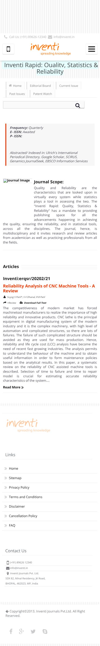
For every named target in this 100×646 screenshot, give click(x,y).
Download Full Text (35, 302)
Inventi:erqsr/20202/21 (26, 278)
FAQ (12, 525)
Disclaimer (17, 506)
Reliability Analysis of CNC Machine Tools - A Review (49, 288)
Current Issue (68, 86)
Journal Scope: (48, 182)
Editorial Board (40, 86)
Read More (12, 387)
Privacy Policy (19, 487)
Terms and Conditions (25, 497)
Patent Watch (42, 94)
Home (17, 86)
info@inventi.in (64, 37)
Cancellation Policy (23, 516)
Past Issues (17, 94)
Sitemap (15, 478)
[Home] (27, 432)
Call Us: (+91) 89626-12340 (28, 37)
